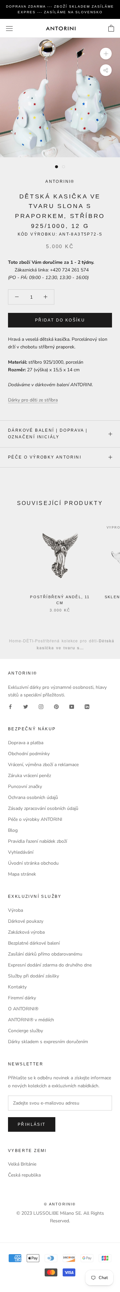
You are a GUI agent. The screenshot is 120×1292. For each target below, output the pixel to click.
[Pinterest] (56, 706)
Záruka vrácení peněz (29, 775)
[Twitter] (25, 706)
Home (15, 640)
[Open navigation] (9, 28)
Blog (13, 830)
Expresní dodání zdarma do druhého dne (50, 965)
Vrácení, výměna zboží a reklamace (43, 764)
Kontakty (17, 987)
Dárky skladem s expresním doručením (48, 1042)
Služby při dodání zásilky (33, 976)
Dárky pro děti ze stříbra (33, 400)
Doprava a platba (25, 743)
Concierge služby (25, 1031)
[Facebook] (10, 706)
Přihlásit (32, 1124)
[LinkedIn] (87, 706)
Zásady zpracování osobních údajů (43, 808)
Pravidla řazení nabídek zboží (37, 841)
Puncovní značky (25, 786)
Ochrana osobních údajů (33, 797)
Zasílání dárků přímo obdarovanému (45, 954)
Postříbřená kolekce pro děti (66, 640)
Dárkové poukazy (25, 921)
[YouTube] (71, 706)
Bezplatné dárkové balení (34, 943)
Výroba (15, 910)
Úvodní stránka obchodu (33, 863)
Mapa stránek (22, 874)
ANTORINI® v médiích (31, 1020)
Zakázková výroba (26, 932)
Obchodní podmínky (29, 754)
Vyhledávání (20, 852)
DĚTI (28, 640)
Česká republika (24, 1175)
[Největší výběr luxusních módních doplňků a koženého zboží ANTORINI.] (61, 28)
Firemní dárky (22, 998)
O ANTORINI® (23, 1009)
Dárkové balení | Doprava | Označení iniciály (47, 433)
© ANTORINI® (60, 1204)
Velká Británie (22, 1164)
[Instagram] (41, 706)
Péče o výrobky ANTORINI (44, 457)
